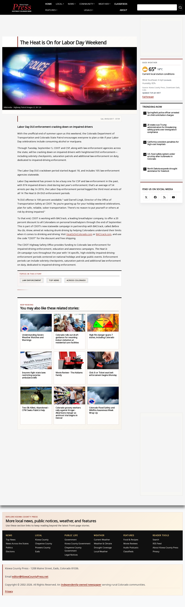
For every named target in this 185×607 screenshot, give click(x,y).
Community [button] (86, 3)
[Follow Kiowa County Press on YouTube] (173, 197)
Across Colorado (76, 280)
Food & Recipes (130, 539)
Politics (9, 547)
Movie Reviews (130, 543)
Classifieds (120, 3)
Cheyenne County (43, 543)
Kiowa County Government (77, 543)
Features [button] (50, 10)
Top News (54, 280)
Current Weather (102, 539)
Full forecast (148, 97)
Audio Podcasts (130, 547)
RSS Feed (157, 543)
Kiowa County (41, 539)
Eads (37, 551)
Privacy (156, 551)
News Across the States (17, 543)
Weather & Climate (103, 543)
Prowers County (42, 547)
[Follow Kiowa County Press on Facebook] (155, 197)
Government (71, 539)
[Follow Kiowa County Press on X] (146, 197)
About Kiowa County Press (165, 547)
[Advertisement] (161, 308)
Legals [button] (88, 10)
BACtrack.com (103, 234)
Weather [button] (104, 3)
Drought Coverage (103, 547)
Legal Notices (71, 554)
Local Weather (101, 551)
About (123, 10)
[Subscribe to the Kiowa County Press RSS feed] (164, 197)
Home (48, 3)
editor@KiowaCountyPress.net (30, 576)
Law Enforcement (31, 280)
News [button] (71, 3)
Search (156, 539)
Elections (10, 551)
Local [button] (59, 3)
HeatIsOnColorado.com (79, 234)
